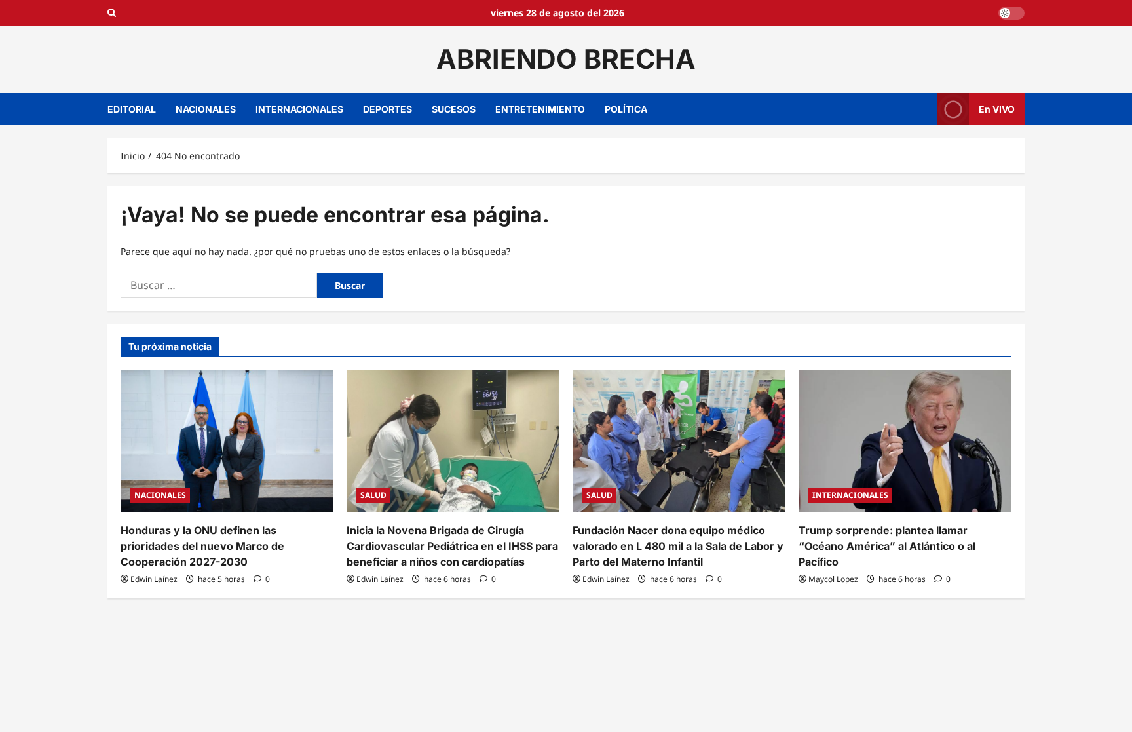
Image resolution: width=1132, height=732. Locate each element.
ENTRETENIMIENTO (540, 109)
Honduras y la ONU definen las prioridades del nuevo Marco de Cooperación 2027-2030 (202, 546)
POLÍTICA (626, 109)
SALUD (373, 495)
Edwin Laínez (154, 579)
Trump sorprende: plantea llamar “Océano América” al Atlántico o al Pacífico (887, 546)
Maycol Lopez (833, 579)
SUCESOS (454, 109)
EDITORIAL (131, 109)
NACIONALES (206, 109)
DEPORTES (387, 109)
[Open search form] (111, 13)
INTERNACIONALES (299, 109)
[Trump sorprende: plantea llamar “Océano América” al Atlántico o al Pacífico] (905, 441)
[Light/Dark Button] (1011, 13)
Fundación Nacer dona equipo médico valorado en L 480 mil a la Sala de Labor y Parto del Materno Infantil (678, 546)
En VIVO (997, 108)
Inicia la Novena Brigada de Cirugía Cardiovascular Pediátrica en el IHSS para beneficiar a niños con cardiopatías (452, 546)
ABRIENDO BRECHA (566, 59)
